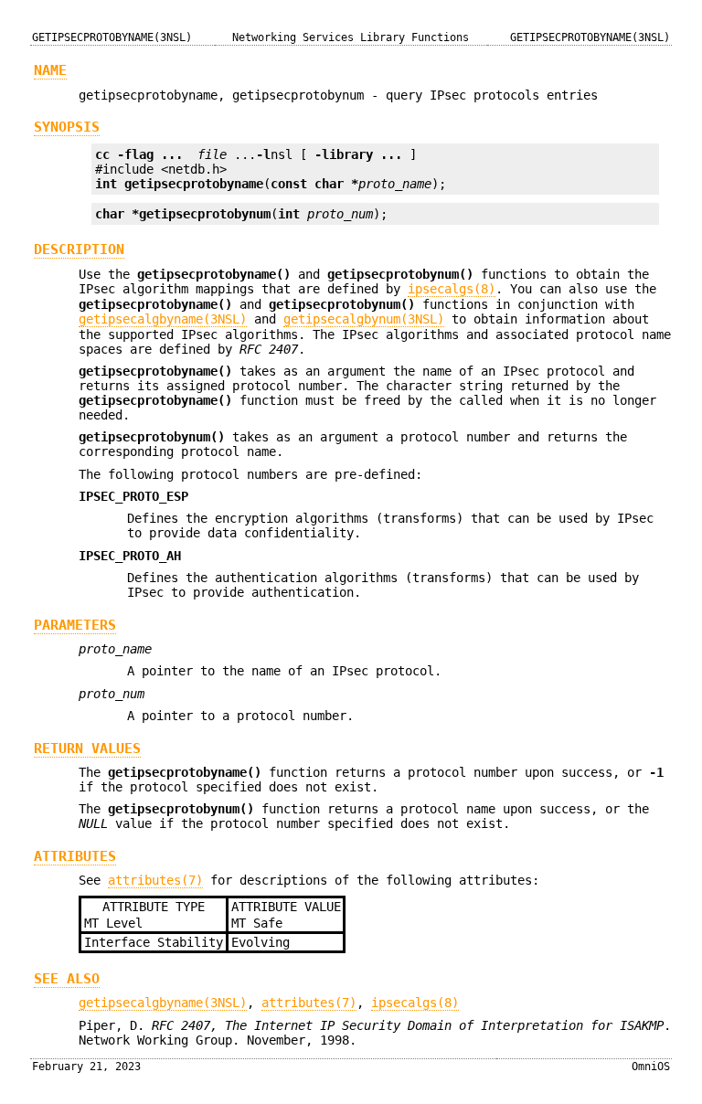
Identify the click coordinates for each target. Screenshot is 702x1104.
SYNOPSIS (67, 127)
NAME (50, 70)
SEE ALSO (67, 979)
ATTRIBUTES (75, 856)
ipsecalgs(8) (451, 288)
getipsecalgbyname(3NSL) (163, 319)
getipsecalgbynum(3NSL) (363, 319)
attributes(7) (155, 880)
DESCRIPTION (79, 249)
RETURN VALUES (87, 748)
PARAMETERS (75, 625)
